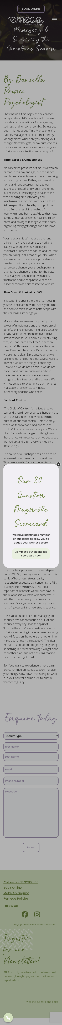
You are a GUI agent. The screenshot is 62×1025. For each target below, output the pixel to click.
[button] (58, 464)
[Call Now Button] (8, 1017)
